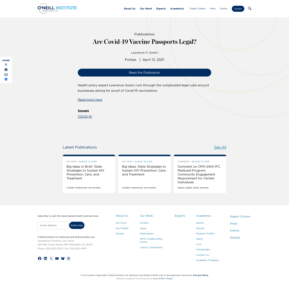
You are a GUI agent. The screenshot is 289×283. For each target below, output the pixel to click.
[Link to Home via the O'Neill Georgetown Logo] (57, 13)
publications (144, 34)
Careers (120, 233)
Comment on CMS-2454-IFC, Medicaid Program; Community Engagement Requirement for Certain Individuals (199, 174)
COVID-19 (85, 116)
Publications (147, 233)
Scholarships (203, 249)
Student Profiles (205, 233)
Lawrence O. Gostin (144, 52)
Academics (177, 8)
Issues (143, 228)
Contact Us (202, 255)
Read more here (90, 99)
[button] (249, 9)
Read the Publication (144, 72)
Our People (122, 228)
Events (223, 8)
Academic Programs (207, 260)
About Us (129, 8)
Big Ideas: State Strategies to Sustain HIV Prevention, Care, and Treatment (144, 170)
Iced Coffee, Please (163, 278)
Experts (161, 8)
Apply (199, 239)
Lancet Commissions (151, 247)
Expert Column (197, 8)
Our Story (121, 223)
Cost (198, 244)
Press (213, 8)
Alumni (200, 223)
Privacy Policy (200, 275)
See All (220, 147)
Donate (238, 9)
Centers (144, 223)
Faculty (200, 228)
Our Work (146, 8)
